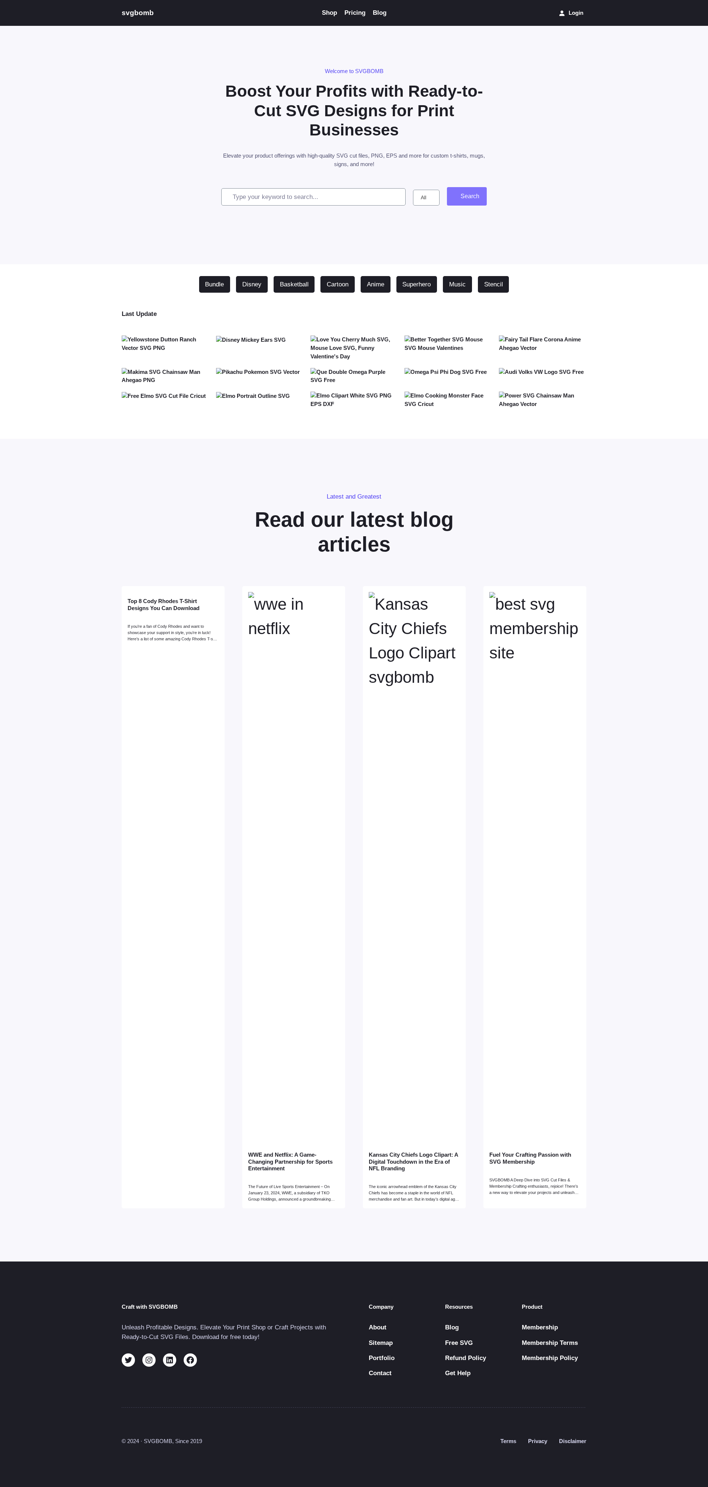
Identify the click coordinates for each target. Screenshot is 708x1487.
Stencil (493, 284)
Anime (375, 284)
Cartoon (337, 284)
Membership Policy (550, 1358)
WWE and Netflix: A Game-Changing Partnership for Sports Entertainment (290, 1161)
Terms (508, 1441)
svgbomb (138, 13)
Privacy (537, 1441)
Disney (251, 284)
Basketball (294, 284)
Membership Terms (550, 1342)
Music (457, 284)
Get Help (458, 1373)
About (377, 1327)
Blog (452, 1327)
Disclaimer (572, 1441)
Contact (380, 1373)
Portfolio (382, 1358)
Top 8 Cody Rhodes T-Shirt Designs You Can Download (163, 604)
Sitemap (381, 1342)
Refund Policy (465, 1358)
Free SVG (459, 1342)
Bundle (214, 284)
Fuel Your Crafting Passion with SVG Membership (530, 1158)
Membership (540, 1327)
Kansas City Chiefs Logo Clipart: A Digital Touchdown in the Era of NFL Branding (413, 1161)
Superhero (416, 284)
